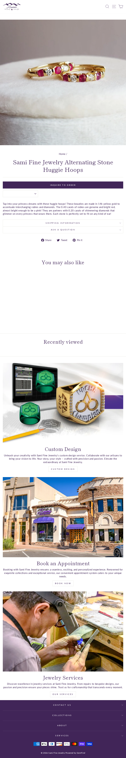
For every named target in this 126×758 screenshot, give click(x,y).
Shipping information (63, 223)
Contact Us (62, 705)
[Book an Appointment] (63, 517)
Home (62, 154)
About (62, 725)
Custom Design (63, 469)
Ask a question (63, 229)
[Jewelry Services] (63, 631)
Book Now (63, 583)
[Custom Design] (63, 403)
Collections (62, 715)
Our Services (63, 694)
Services (62, 735)
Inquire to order (63, 185)
